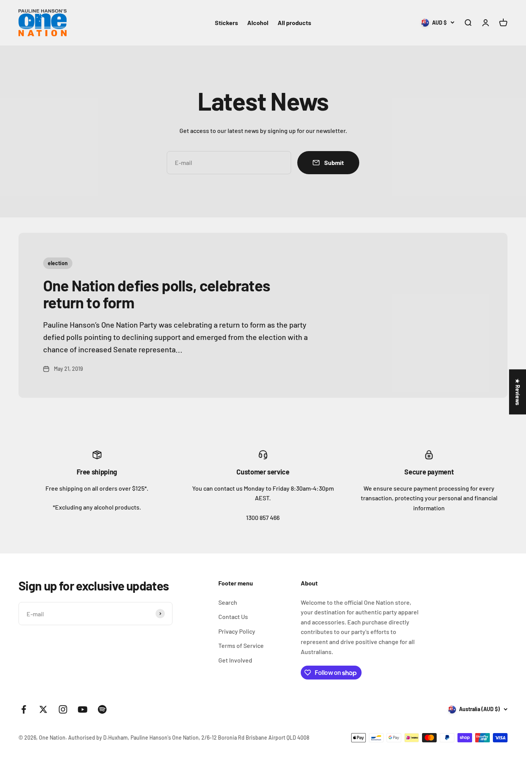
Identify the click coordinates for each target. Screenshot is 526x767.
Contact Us (233, 616)
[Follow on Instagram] (63, 709)
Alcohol (257, 22)
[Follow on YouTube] (82, 709)
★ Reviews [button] (517, 391)
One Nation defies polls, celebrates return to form (156, 293)
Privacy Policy (236, 631)
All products (294, 22)
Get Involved (235, 660)
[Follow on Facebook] (23, 709)
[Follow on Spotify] (102, 709)
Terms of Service (241, 645)
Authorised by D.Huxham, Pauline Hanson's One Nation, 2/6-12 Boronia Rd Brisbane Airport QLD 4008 (188, 737)
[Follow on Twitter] (43, 709)
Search (227, 602)
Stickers (226, 22)
